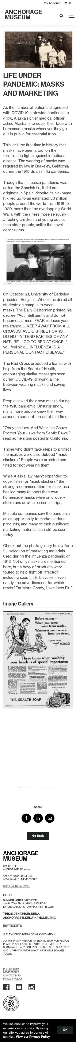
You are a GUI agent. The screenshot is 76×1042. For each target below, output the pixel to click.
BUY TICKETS (12, 926)
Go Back (38, 835)
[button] (26, 818)
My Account (52, 3)
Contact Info (12, 975)
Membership (11, 972)
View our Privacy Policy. (33, 1037)
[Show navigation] (72, 15)
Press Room (11, 969)
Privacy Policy (12, 978)
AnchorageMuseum (20, 856)
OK (65, 1029)
